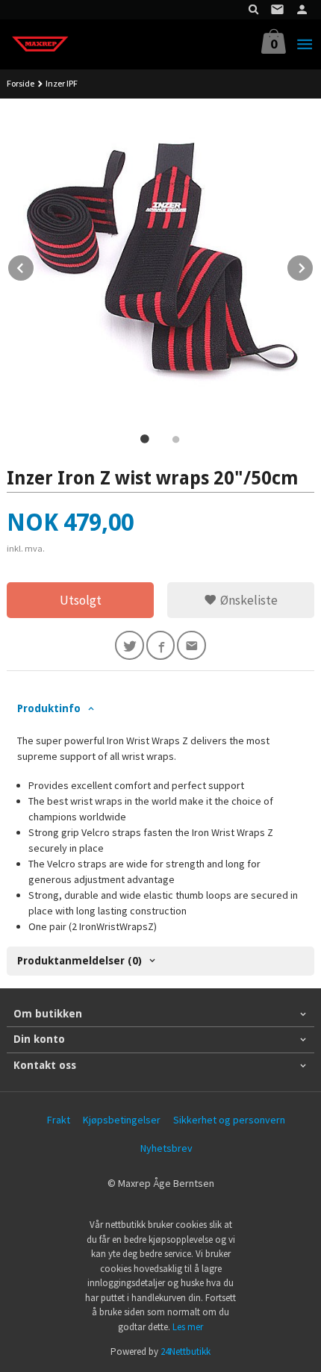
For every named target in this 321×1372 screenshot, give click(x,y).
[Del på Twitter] (129, 645)
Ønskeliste (247, 600)
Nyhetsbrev (166, 1148)
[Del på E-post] (191, 645)
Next (313, 266)
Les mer (187, 1326)
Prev (34, 266)
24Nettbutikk (185, 1351)
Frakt (58, 1119)
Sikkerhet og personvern (229, 1119)
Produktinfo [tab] (49, 708)
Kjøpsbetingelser (121, 1119)
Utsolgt (81, 600)
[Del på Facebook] (160, 645)
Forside (20, 83)
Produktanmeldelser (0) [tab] (79, 961)
